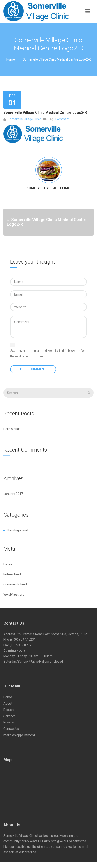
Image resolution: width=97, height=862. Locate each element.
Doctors (8, 710)
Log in (7, 564)
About (7, 703)
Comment (62, 119)
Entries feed (12, 574)
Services (9, 716)
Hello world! (11, 429)
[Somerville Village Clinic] (40, 11)
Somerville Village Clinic (24, 119)
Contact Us (11, 728)
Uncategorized (17, 530)
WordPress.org (13, 594)
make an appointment (19, 735)
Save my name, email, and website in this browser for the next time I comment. (47, 353)
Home (10, 59)
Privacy (8, 722)
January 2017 (13, 494)
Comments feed (15, 584)
